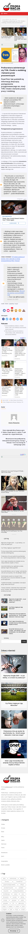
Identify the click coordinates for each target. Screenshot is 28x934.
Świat (2, 831)
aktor (4, 878)
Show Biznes (20, 400)
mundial (14, 897)
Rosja (16, 909)
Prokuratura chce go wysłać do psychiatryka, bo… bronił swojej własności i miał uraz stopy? (13, 557)
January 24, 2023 (12, 299)
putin (11, 909)
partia (22, 900)
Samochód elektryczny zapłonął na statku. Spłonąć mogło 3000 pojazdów (12, 566)
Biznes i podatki (5, 865)
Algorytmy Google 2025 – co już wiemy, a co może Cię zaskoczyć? (13, 543)
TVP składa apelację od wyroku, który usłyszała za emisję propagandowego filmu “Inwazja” (12, 259)
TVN (22, 402)
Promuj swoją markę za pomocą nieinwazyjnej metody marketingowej (13, 552)
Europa (3, 828)
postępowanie (9, 402)
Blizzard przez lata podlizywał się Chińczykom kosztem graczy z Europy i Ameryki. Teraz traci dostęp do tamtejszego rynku (13, 442)
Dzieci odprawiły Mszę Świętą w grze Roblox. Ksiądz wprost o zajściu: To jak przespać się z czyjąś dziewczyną (14, 432)
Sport (2, 856)
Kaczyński (6, 891)
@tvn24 (22, 291)
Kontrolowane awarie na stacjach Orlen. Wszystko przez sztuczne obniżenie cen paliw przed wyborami (13, 577)
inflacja (22, 884)
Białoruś (22, 878)
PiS (13, 903)
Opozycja (3, 844)
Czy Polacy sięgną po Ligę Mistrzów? (11, 548)
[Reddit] (14, 319)
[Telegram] (17, 319)
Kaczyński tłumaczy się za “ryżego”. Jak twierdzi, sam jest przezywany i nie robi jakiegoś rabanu (14, 571)
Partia (2, 847)
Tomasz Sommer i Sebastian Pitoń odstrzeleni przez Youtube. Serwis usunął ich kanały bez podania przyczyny (13, 589)
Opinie (3, 840)
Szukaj (6, 638)
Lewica (15, 894)
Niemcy (22, 897)
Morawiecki (5, 897)
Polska (14, 400)
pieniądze (5, 903)
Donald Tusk (19, 881)
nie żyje (5, 900)
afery (4, 402)
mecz (23, 894)
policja (4, 906)
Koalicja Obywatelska (19, 891)
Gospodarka (4, 861)
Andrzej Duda (13, 878)
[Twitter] (7, 319)
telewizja (19, 402)
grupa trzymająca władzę (9, 884)
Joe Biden (21, 887)
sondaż (23, 909)
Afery (11, 400)
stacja (14, 402)
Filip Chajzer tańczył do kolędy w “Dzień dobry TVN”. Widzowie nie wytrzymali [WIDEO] (14, 332)
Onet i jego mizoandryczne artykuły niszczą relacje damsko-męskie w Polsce (12, 562)
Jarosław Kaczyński (8, 887)
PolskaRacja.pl (11, 5)
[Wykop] (10, 319)
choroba (7, 881)
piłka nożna (21, 903)
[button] (11, 13)
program (5, 909)
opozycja (14, 900)
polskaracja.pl (8, 787)
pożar (23, 906)
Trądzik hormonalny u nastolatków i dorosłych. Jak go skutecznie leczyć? (13, 583)
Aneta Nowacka (14, 423)
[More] (21, 319)
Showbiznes (4, 852)
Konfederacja (6, 894)
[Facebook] (3, 319)
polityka (10, 906)
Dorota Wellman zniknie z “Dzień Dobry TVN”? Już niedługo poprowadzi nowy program (15, 327)
